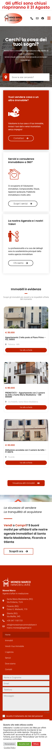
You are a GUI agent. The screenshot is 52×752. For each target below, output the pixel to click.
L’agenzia (9, 652)
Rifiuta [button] (36, 744)
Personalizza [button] (10, 744)
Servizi (8, 658)
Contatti (8, 669)
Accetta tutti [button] (24, 744)
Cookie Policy (10, 748)
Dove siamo (10, 663)
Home (7, 635)
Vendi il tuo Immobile (14, 646)
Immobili (9, 640)
